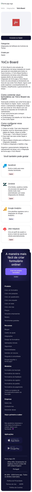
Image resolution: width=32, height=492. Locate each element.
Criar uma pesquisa (11, 293)
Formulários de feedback (13, 377)
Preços (7, 310)
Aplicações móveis (11, 343)
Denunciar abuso (10, 410)
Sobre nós (8, 403)
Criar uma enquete (11, 300)
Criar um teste (9, 303)
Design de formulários (12, 339)
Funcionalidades (10, 349)
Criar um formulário (11, 290)
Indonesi (17, 457)
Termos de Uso (11, 484)
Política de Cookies (16, 487)
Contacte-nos (9, 406)
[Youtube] (17, 419)
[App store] (15, 440)
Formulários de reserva (12, 373)
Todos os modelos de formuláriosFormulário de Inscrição (13, 392)
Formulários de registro (12, 380)
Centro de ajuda (10, 333)
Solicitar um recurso (11, 353)
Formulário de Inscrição (12, 370)
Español (17, 454)
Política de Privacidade (14, 481)
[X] (13, 419)
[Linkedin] (6, 419)
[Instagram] (10, 419)
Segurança (8, 346)
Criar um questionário (12, 297)
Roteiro (7, 317)
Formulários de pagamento (14, 387)
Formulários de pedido (12, 383)
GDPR (21, 484)
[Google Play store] (15, 448)
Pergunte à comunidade (13, 356)
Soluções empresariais (12, 314)
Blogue (7, 329)
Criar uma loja (9, 307)
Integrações (8, 336)
